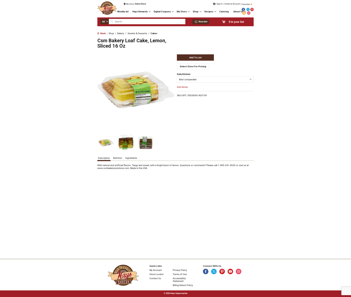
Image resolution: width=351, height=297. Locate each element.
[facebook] (243, 9)
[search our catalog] (112, 21)
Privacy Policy (180, 270)
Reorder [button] (203, 21)
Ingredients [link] (131, 158)
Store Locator (156, 274)
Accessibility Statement (179, 279)
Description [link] (104, 158)
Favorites (246, 4)
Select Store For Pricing (193, 66)
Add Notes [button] (182, 87)
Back (103, 33)
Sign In (219, 4)
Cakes (154, 33)
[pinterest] (252, 9)
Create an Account (232, 4)
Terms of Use (180, 274)
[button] (105, 142)
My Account (155, 270)
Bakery (120, 33)
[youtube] (244, 13)
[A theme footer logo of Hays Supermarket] (123, 275)
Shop (111, 33)
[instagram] (248, 13)
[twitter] (248, 9)
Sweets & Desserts (137, 33)
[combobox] (104, 21)
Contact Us (155, 278)
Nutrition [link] (117, 158)
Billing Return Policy (183, 285)
